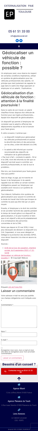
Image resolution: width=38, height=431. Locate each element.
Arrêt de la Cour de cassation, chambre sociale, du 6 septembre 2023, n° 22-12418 (20, 250)
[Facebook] (17, 40)
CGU (16, 420)
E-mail (4, 340)
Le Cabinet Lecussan (19, 418)
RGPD (21, 420)
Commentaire (7, 305)
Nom (3, 331)
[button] (18, 46)
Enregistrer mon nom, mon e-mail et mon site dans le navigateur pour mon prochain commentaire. (18, 351)
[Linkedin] (20, 40)
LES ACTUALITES (15, 287)
